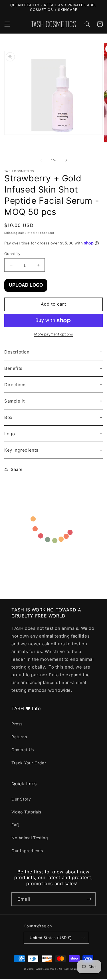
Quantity (12, 253)
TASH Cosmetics (45, 969)
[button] (7, 24)
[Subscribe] (89, 899)
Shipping (10, 232)
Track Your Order (28, 762)
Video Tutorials (26, 811)
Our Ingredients (27, 850)
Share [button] (17, 469)
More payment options (53, 334)
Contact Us (22, 749)
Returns (19, 736)
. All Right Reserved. (70, 969)
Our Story (21, 799)
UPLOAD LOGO (26, 285)
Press (17, 723)
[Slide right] (66, 160)
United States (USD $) (51, 937)
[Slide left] (41, 160)
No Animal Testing (29, 837)
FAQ (15, 824)
